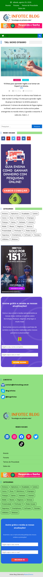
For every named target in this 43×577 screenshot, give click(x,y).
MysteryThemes (28, 574)
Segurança (5, 235)
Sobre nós (21, 8)
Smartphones (16, 235)
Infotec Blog (17, 91)
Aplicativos (14, 213)
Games (13, 222)
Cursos (25, 80)
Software (27, 235)
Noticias (29, 226)
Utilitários (5, 239)
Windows (15, 239)
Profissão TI (18, 230)
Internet (31, 222)
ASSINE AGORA (19, 362)
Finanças (5, 222)
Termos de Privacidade (30, 5)
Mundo (12, 226)
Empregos (30, 218)
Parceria (16, 5)
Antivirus (5, 213)
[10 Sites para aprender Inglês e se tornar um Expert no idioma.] (21, 61)
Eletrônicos (20, 218)
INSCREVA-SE (19, 559)
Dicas (11, 218)
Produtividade (6, 230)
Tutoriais (37, 235)
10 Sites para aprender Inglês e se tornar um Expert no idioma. (22, 84)
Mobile (4, 226)
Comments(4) (28, 91)
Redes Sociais (30, 230)
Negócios (20, 226)
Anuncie (8, 5)
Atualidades (26, 213)
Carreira (17, 80)
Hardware (22, 222)
